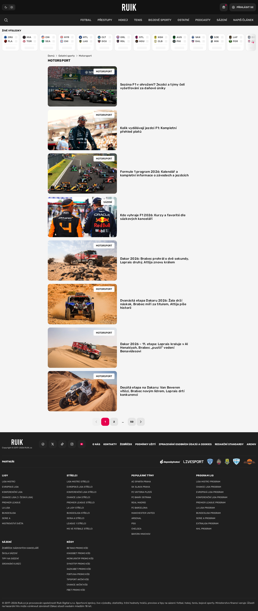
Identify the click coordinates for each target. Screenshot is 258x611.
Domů (51, 55)
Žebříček (126, 444)
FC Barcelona (139, 508)
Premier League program (211, 502)
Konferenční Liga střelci (81, 492)
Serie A (6, 518)
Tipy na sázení (10, 558)
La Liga (6, 508)
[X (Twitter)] (53, 444)
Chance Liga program (208, 487)
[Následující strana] (141, 422)
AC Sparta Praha (141, 481)
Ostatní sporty (66, 55)
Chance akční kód (77, 584)
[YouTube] (82, 444)
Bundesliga (9, 513)
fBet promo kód (76, 590)
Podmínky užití (145, 444)
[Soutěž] (224, 7)
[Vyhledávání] (6, 20)
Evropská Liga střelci (80, 487)
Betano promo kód (77, 548)
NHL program (203, 528)
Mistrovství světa (12, 523)
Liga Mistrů (8, 481)
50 (131, 421)
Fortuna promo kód (78, 574)
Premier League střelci (81, 502)
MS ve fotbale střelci (80, 528)
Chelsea (136, 528)
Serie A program (205, 518)
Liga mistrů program (208, 481)
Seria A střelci (75, 518)
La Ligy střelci (75, 508)
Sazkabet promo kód (79, 569)
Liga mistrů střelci (78, 481)
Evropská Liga (10, 487)
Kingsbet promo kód (78, 553)
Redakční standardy (229, 444)
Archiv (251, 444)
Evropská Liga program (210, 492)
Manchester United (143, 513)
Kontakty (110, 444)
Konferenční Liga (12, 492)
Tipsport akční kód (78, 579)
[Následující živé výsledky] (251, 42)
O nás (96, 444)
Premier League (11, 502)
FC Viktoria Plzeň (141, 492)
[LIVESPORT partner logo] (193, 461)
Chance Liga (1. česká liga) (17, 497)
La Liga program (205, 508)
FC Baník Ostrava (141, 497)
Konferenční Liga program (211, 497)
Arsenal (136, 518)
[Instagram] (72, 444)
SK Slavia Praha (140, 487)
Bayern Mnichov (140, 534)
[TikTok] (62, 444)
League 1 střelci (76, 523)
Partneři (8, 461)
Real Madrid (138, 502)
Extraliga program (207, 523)
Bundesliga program (208, 513)
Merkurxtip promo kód (80, 558)
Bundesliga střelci (78, 513)
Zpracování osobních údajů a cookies (185, 444)
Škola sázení (9, 553)
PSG (133, 523)
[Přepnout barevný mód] (8, 7)
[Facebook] (43, 444)
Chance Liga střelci (78, 497)
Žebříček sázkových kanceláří (20, 548)
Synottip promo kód (78, 563)
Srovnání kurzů (11, 563)
